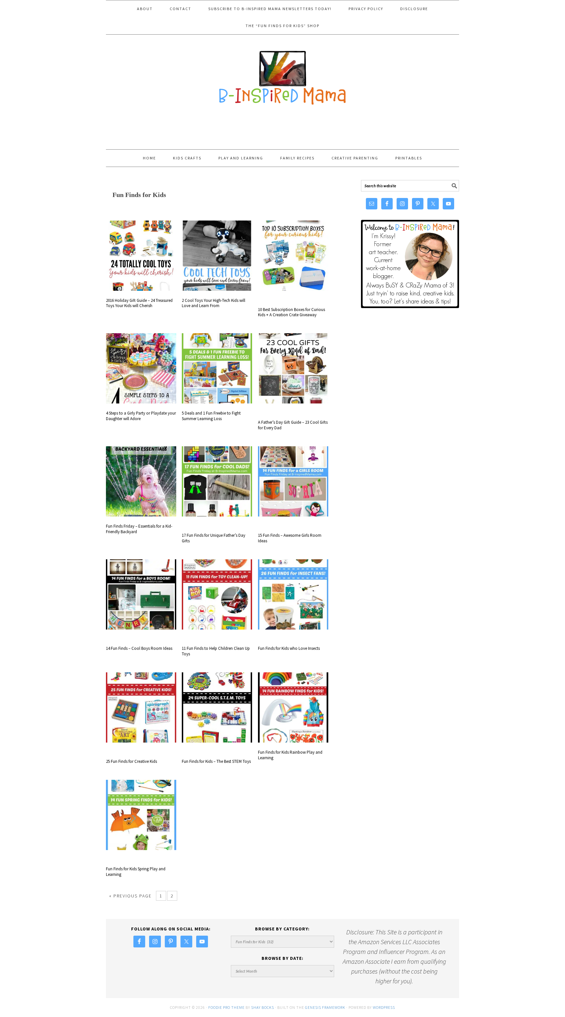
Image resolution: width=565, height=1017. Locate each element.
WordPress (384, 1007)
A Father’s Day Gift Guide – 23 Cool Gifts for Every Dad (293, 425)
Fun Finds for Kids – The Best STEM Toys (216, 761)
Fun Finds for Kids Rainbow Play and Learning (290, 755)
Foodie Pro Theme (226, 1007)
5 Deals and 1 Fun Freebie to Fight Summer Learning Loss (211, 415)
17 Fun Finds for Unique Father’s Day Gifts (213, 538)
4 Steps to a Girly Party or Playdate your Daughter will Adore (141, 415)
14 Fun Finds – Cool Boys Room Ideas (139, 648)
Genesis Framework (325, 1007)
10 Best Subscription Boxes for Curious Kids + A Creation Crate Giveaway (291, 312)
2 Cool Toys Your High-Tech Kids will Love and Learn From (213, 303)
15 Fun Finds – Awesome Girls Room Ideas (289, 538)
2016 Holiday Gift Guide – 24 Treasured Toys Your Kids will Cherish (139, 303)
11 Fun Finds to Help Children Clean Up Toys (216, 651)
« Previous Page (130, 896)
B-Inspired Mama (282, 74)
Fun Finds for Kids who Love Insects (289, 648)
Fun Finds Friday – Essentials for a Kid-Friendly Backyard (139, 528)
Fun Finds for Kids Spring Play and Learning (135, 871)
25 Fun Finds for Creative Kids (131, 761)
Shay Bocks (262, 1007)
